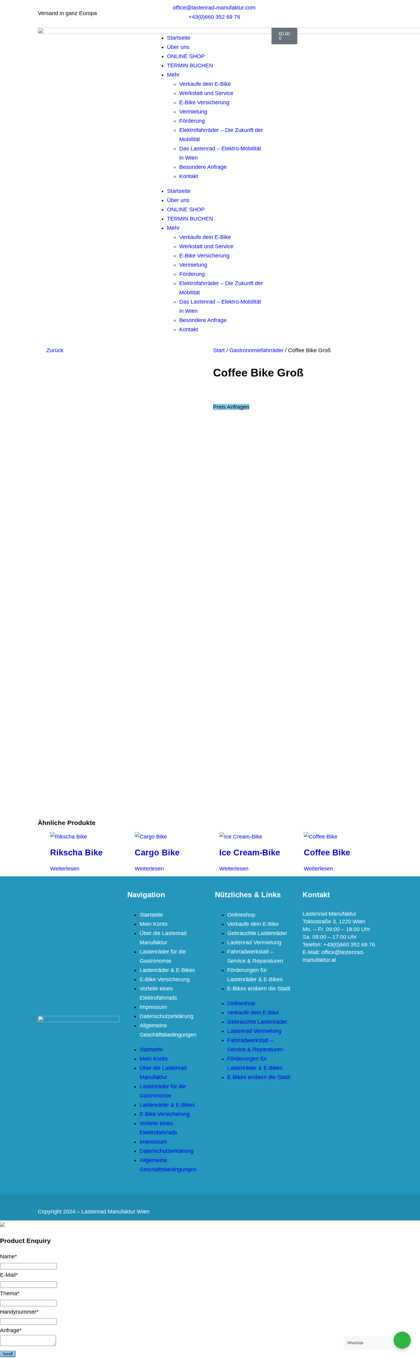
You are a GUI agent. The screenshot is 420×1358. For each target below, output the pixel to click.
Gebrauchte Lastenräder (257, 933)
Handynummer (19, 1312)
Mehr (173, 75)
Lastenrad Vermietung (254, 942)
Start (219, 350)
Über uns (178, 47)
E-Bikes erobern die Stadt (258, 989)
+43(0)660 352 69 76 (349, 945)
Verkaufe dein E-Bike (205, 84)
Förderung (192, 121)
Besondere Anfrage (203, 167)
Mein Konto (154, 924)
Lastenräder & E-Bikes (167, 970)
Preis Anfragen (231, 407)
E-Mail (9, 1275)
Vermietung (193, 112)
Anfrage (11, 1330)
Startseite (178, 38)
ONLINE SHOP (186, 56)
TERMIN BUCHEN (190, 65)
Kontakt (188, 176)
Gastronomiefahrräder (256, 350)
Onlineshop (241, 915)
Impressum (153, 1007)
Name (8, 1256)
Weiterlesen (64, 869)
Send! (7, 1354)
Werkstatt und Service (206, 93)
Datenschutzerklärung (166, 1016)
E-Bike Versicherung (204, 102)
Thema (9, 1293)
